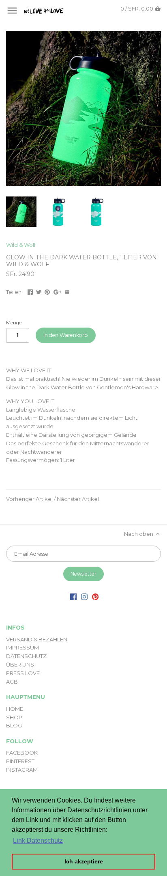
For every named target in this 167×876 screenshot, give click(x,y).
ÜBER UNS (20, 664)
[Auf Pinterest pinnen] (47, 291)
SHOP (14, 717)
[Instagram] (84, 596)
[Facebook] (73, 596)
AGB (12, 681)
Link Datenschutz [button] (38, 840)
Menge (13, 323)
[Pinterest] (95, 596)
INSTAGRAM (22, 769)
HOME (14, 709)
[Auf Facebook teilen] (30, 291)
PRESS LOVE (23, 673)
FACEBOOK (22, 752)
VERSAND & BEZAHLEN (36, 639)
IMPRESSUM (22, 647)
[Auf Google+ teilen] (58, 291)
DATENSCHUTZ (26, 656)
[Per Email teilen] (67, 291)
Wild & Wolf (21, 245)
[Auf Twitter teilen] (38, 291)
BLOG (14, 725)
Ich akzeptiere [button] (83, 861)
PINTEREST (20, 761)
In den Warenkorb (65, 335)
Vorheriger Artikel (29, 499)
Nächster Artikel (78, 499)
